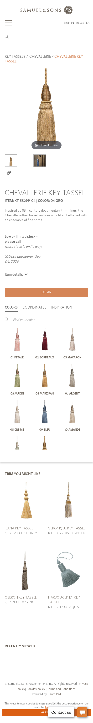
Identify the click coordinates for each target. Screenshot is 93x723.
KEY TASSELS (15, 56)
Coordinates (34, 307)
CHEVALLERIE (40, 56)
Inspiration (61, 307)
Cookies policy (35, 689)
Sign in (69, 22)
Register (82, 22)
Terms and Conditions (61, 689)
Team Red (54, 694)
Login (46, 292)
